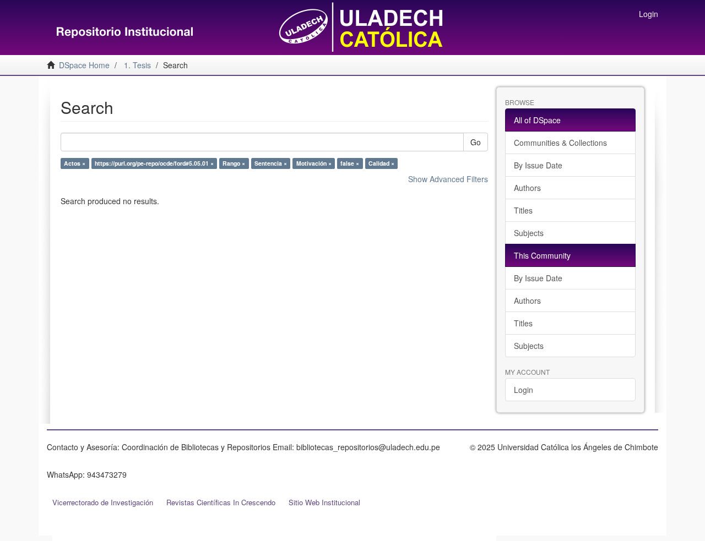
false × (349, 163)
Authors (527, 187)
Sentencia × (270, 163)
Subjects (529, 232)
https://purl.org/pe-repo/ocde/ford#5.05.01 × (154, 163)
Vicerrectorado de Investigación (102, 502)
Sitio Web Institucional (324, 502)
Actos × (74, 163)
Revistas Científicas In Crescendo (220, 502)
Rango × (234, 163)
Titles (523, 210)
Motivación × (314, 163)
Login (523, 389)
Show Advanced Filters (448, 178)
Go (475, 141)
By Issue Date (538, 165)
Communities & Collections (560, 142)
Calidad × (381, 163)
